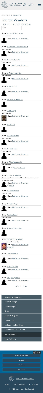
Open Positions (10, 339)
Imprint (7, 384)
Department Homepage (13, 297)
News (6, 311)
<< (16, 286)
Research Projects (11, 316)
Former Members (10, 334)
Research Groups (10, 302)
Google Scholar (19, 167)
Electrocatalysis (10, 307)
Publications (9, 320)
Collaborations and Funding (14, 330)
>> (26, 286)
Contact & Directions (21, 355)
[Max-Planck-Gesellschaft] (12, 378)
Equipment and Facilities (13, 325)
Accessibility (33, 384)
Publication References (20, 39)
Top (38, 353)
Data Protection (19, 384)
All (29, 24)
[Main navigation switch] (39, 5)
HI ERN (11, 186)
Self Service (21, 370)
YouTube (21, 365)
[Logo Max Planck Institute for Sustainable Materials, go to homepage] (18, 5)
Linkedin (21, 360)
